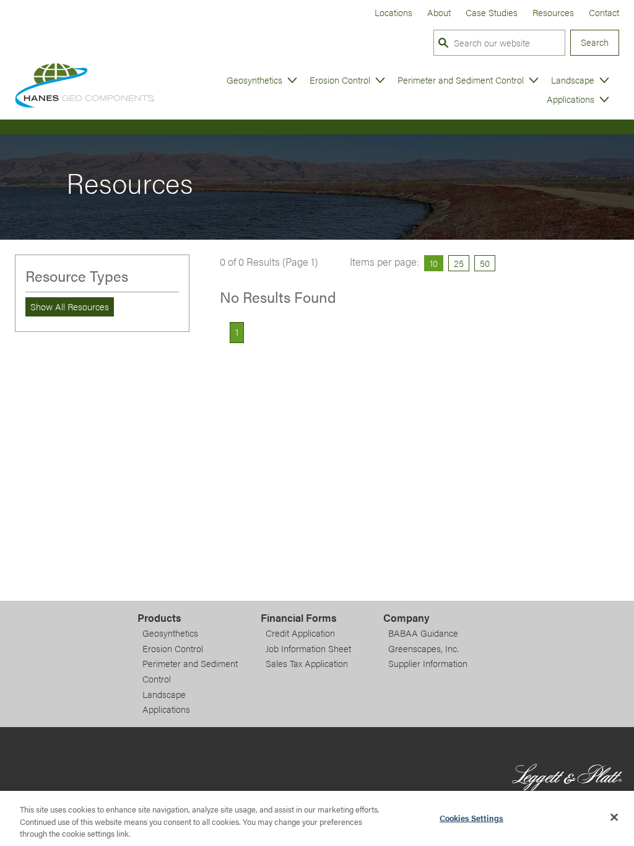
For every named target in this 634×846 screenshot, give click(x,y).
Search (595, 42)
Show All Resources (69, 306)
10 (434, 262)
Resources (553, 12)
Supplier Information (427, 663)
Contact (604, 12)
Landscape (572, 80)
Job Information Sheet (308, 648)
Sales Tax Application (307, 663)
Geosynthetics (254, 80)
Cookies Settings (471, 817)
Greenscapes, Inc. (423, 648)
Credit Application (300, 633)
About (439, 12)
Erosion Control (340, 80)
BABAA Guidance (423, 633)
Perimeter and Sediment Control (460, 80)
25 (459, 262)
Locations (393, 12)
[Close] (614, 817)
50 (485, 262)
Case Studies (492, 12)
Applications (570, 99)
